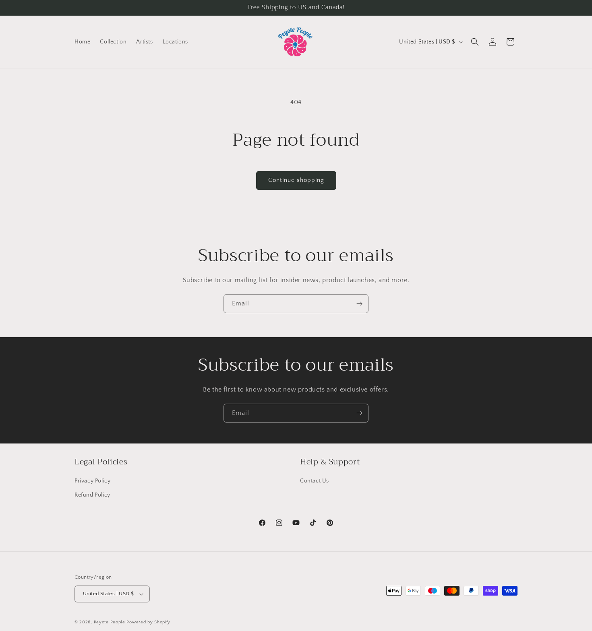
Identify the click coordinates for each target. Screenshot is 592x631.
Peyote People (109, 622)
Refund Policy (92, 495)
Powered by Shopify (148, 622)
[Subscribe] (359, 303)
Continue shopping (296, 180)
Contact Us (314, 481)
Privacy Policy (92, 481)
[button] (475, 42)
